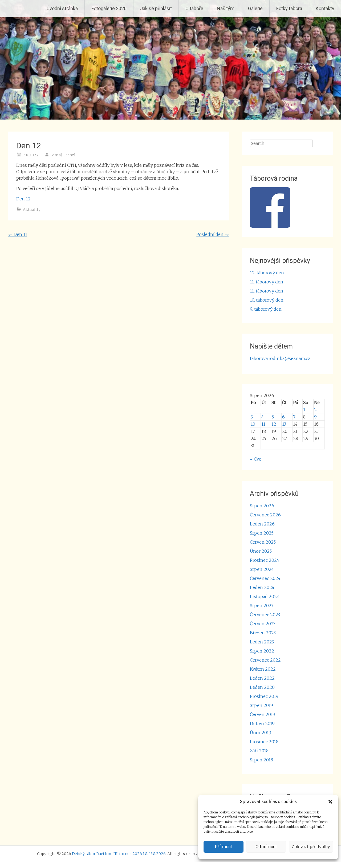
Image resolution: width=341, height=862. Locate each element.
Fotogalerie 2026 (109, 8)
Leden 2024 (262, 587)
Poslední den (212, 234)
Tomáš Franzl (62, 155)
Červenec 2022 (265, 660)
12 (273, 424)
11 (263, 424)
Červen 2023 (262, 623)
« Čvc (255, 459)
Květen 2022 (263, 669)
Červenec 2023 (265, 614)
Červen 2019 (262, 714)
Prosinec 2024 (264, 560)
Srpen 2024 (262, 569)
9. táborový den (266, 309)
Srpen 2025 (262, 533)
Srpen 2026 (262, 505)
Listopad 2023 (264, 596)
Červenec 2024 (265, 578)
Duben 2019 (262, 723)
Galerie (255, 8)
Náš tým (225, 8)
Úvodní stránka (62, 8)
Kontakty (325, 8)
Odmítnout (266, 846)
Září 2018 (259, 750)
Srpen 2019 (261, 705)
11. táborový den (266, 281)
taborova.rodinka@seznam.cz (280, 358)
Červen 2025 (263, 542)
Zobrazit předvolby (311, 846)
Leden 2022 (262, 678)
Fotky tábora (289, 8)
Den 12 (23, 198)
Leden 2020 (262, 687)
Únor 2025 (261, 551)
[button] (330, 801)
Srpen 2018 (261, 759)
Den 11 (17, 234)
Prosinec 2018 (264, 741)
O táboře (194, 8)
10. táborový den (266, 300)
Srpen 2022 (262, 651)
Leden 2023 (262, 641)
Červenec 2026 (265, 514)
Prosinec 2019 (264, 696)
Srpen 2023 (261, 605)
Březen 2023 (263, 632)
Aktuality (31, 209)
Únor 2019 (260, 732)
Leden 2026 (262, 524)
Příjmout (223, 846)
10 (253, 424)
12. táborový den (267, 272)
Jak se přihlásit (156, 8)
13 (284, 424)
